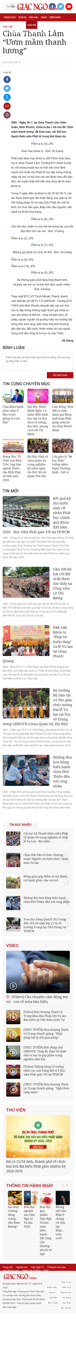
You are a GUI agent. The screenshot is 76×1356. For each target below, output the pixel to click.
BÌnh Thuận (53, 1303)
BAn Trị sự (66, 1282)
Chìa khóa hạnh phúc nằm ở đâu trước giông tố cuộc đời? (13, 414)
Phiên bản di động (31, 1270)
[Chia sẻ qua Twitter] (7, 88)
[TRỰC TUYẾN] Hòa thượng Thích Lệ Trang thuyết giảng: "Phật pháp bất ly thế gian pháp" (46, 1033)
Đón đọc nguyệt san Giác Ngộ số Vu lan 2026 (29, 1216)
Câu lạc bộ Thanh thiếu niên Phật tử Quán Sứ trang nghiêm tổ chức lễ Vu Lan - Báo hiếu (46, 837)
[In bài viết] (7, 115)
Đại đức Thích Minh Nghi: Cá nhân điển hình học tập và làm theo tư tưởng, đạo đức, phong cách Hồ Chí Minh (37, 420)
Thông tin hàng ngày (29, 1186)
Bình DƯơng (66, 1308)
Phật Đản (53, 1298)
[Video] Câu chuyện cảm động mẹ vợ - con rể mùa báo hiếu (37, 999)
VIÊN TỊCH (66, 1287)
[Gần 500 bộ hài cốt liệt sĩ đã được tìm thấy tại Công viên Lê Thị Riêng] (26, 582)
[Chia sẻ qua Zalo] (7, 97)
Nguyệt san (22, 1267)
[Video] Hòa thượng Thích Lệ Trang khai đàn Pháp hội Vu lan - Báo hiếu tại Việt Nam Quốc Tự (46, 1016)
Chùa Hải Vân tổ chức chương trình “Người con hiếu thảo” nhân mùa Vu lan (46, 859)
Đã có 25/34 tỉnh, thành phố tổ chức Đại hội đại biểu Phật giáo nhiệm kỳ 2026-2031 (36, 1166)
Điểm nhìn (54, 17)
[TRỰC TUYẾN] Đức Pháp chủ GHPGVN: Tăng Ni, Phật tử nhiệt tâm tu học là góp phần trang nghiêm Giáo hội (45, 1053)
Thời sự (22, 17)
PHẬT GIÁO (52, 1287)
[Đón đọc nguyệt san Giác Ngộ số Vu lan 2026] (31, 1198)
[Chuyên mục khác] (69, 33)
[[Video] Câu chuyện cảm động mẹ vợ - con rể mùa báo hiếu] (38, 972)
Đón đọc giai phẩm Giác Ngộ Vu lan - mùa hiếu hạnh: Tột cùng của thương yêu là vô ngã (46, 1230)
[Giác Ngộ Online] (24, 1276)
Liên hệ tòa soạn (11, 1270)
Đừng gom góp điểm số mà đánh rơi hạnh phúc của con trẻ (45, 878)
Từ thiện (44, 33)
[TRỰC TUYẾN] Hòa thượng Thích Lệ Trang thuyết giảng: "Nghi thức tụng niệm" (46, 1088)
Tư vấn (20, 25)
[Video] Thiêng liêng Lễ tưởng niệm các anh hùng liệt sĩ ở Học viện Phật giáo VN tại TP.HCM (44, 1070)
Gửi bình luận (60, 375)
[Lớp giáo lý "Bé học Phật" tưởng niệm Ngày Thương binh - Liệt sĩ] (62, 446)
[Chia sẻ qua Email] (7, 106)
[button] (63, 1221)
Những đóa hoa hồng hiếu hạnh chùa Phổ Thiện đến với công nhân (47, 900)
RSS (46, 1270)
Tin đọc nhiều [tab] (20, 825)
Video (44, 17)
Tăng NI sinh (65, 1292)
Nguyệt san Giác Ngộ (15, 33)
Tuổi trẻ (31, 25)
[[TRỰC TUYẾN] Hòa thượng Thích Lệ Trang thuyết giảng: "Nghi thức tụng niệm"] (13, 1089)
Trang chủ (10, 17)
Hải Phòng (66, 1298)
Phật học (9, 25)
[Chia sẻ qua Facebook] (7, 79)
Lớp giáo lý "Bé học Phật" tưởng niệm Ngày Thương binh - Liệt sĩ (62, 464)
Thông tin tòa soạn (56, 1267)
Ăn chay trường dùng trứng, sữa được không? (14, 1216)
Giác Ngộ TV (37, 1267)
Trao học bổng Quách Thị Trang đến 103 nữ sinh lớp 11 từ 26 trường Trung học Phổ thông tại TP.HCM (45, 925)
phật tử (52, 1292)
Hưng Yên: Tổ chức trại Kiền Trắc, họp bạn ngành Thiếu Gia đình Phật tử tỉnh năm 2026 (12, 468)
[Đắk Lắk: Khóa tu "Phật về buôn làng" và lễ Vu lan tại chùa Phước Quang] (26, 640)
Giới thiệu (67, 1303)
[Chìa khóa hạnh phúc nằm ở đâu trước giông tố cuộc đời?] (13, 396)
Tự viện (43, 25)
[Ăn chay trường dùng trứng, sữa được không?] (15, 1198)
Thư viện (15, 1110)
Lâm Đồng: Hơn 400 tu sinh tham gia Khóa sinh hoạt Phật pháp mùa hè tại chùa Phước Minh (62, 418)
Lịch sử (33, 33)
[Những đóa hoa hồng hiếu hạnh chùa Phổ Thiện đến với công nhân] (26, 770)
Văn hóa (33, 17)
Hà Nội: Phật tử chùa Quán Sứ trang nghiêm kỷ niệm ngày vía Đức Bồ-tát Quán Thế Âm (37, 466)
